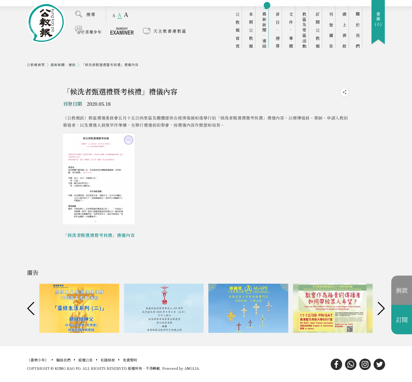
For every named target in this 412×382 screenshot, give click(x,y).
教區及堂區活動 (304, 30)
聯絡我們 (64, 359)
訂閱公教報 (318, 30)
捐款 (402, 290)
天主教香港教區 (170, 31)
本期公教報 (251, 30)
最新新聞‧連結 (264, 30)
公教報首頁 (238, 30)
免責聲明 (130, 359)
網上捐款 (344, 30)
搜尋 (91, 14)
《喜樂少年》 (38, 359)
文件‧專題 (291, 30)
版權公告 (86, 359)
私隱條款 (108, 359)
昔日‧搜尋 (278, 30)
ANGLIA (191, 368)
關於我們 (358, 30)
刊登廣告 (331, 30)
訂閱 (402, 319)
